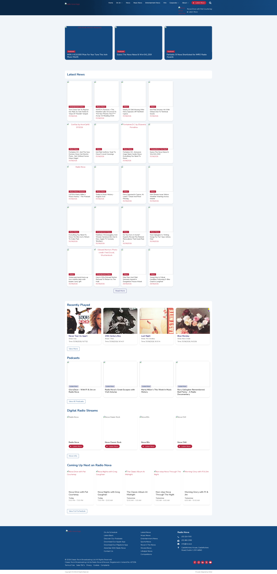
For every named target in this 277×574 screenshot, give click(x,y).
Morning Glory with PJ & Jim (196, 493)
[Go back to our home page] (73, 531)
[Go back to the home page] (78, 2)
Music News (137, 3)
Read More (120, 291)
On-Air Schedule (110, 532)
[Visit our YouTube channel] (210, 562)
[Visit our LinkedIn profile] (202, 562)
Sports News (146, 542)
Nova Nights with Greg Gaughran (109, 493)
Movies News (146, 548)
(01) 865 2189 (186, 540)
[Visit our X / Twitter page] (206, 562)
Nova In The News (148, 545)
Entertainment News (152, 3)
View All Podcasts (76, 401)
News (128, 3)
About (184, 3)
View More (73, 349)
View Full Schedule (77, 511)
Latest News (146, 532)
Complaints (105, 565)
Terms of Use (70, 565)
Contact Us (108, 551)
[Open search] (210, 3)
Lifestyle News (146, 551)
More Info (73, 456)
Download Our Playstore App (116, 545)
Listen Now (199, 3)
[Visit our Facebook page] (194, 562)
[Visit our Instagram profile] (198, 562)
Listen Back (108, 535)
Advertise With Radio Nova (115, 548)
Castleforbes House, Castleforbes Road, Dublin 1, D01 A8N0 (195, 549)
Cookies (96, 565)
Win (164, 3)
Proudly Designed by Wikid (203, 572)
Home (110, 3)
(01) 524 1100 (186, 536)
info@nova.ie (186, 544)
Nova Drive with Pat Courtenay (199, 9)
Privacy (89, 565)
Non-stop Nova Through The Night (165, 493)
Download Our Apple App (114, 542)
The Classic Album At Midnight (137, 493)
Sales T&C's (80, 565)
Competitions (146, 554)
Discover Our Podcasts (113, 539)
